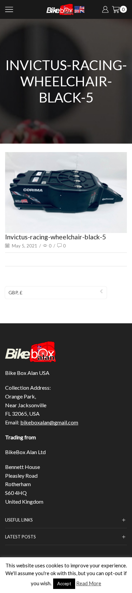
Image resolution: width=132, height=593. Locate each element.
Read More (88, 583)
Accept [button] (64, 583)
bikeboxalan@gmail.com (49, 422)
